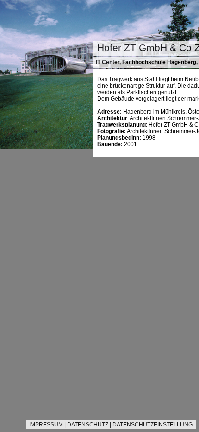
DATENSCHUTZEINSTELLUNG (152, 424)
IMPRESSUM (46, 424)
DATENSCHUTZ (87, 424)
